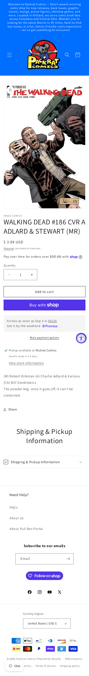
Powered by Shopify (49, 658)
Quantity (9, 265)
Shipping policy (70, 665)
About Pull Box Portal (26, 529)
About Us (16, 518)
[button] (9, 55)
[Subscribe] (68, 558)
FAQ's (13, 507)
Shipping (9, 248)
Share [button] (12, 409)
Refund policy (73, 658)
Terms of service (46, 665)
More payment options (44, 337)
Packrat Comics (26, 658)
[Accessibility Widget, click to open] (81, 338)
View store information (26, 363)
